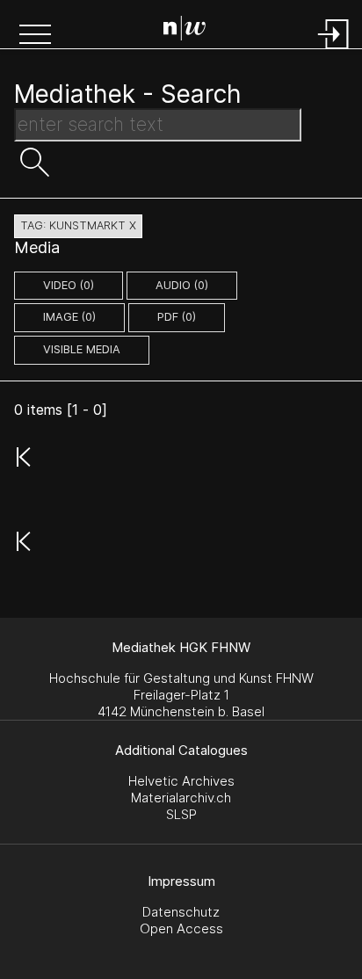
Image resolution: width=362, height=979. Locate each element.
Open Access (181, 928)
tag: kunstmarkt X (78, 225)
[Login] (334, 50)
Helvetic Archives (181, 780)
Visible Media (81, 349)
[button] (35, 36)
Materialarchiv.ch (181, 797)
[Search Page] (184, 31)
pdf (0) (176, 316)
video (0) (68, 285)
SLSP (181, 814)
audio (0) (182, 285)
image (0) (69, 316)
